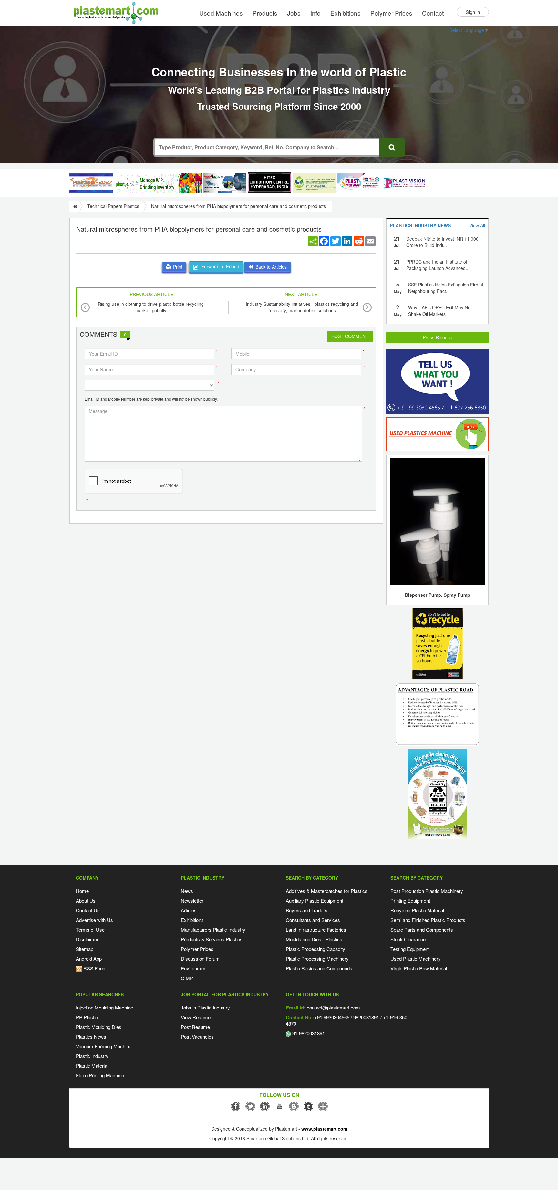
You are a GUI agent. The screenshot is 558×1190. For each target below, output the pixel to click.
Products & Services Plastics (212, 939)
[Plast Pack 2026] (359, 183)
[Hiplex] (269, 182)
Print (176, 267)
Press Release (437, 337)
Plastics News (91, 1036)
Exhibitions (345, 12)
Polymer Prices (391, 12)
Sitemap (84, 949)
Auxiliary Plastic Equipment (314, 900)
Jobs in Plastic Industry (205, 1007)
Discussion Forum (200, 958)
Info (315, 12)
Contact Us (88, 910)
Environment (194, 968)
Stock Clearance (408, 939)
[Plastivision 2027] (404, 183)
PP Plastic (87, 1017)
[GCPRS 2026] (314, 183)
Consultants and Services (313, 919)
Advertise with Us (94, 919)
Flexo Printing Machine (100, 1075)
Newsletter (192, 900)
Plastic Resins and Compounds (319, 968)
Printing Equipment (410, 900)
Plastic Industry (92, 1055)
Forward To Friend (219, 266)
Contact (433, 12)
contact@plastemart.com (332, 1007)
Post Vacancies (197, 1036)
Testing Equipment (409, 949)
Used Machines (221, 12)
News (187, 890)
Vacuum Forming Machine (103, 1046)
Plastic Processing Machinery (317, 958)
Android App (89, 958)
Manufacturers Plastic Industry (213, 929)
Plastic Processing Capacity (315, 949)
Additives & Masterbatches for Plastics (326, 890)
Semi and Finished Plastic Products (427, 919)
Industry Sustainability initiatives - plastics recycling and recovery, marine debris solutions (302, 307)
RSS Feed (93, 968)
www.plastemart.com (324, 1128)
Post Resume (195, 1026)
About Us (86, 900)
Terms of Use (90, 929)
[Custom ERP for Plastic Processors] (158, 183)
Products (265, 12)
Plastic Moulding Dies (98, 1026)
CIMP (187, 978)
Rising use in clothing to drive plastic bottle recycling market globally (151, 307)
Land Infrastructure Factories (316, 929)
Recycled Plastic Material (417, 910)
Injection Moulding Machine (104, 1007)
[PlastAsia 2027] (91, 183)
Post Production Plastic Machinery (426, 890)
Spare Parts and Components (421, 929)
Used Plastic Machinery (415, 958)
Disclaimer (87, 939)
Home (82, 890)
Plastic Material (92, 1065)
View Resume (196, 1017)
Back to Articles (270, 267)
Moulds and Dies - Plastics (314, 939)
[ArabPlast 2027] (224, 183)
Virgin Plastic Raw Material (418, 968)
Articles (189, 910)
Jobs (294, 12)
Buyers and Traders (306, 910)
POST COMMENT (349, 336)
